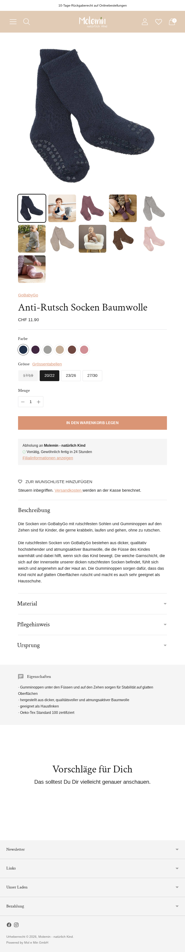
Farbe (23, 339)
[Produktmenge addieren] (38, 401)
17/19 (28, 375)
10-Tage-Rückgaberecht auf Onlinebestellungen (92, 5)
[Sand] (59, 349)
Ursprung (28, 645)
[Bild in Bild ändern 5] (153, 208)
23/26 (71, 375)
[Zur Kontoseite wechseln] (145, 21)
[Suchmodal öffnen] (26, 21)
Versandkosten (69, 490)
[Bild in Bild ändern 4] (122, 208)
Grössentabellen (47, 364)
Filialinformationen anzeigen (48, 458)
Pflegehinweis (33, 624)
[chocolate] (72, 349)
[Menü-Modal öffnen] (13, 21)
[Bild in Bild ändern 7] (62, 238)
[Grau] (47, 349)
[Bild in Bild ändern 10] (153, 238)
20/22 (49, 375)
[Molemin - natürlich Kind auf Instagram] (16, 925)
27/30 (92, 375)
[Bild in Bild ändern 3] (92, 208)
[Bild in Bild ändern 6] (32, 238)
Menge (24, 390)
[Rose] (84, 349)
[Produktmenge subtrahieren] (22, 401)
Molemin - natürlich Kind (55, 936)
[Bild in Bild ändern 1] (32, 208)
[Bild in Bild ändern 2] (62, 208)
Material (27, 604)
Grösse (24, 364)
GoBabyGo (28, 295)
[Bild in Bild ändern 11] (32, 269)
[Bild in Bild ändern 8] (92, 238)
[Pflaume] (35, 349)
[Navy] (23, 349)
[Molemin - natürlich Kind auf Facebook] (9, 925)
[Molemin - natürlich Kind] (92, 22)
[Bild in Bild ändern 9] (122, 238)
